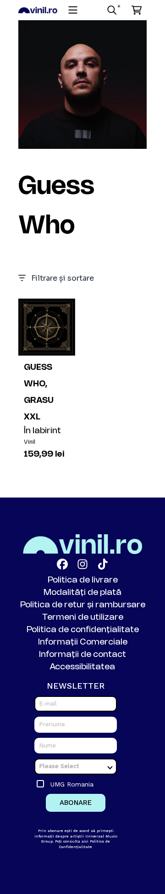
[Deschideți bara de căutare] (111, 10)
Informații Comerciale (82, 642)
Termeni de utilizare (82, 617)
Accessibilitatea (82, 667)
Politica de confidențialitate (83, 630)
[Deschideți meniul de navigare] (73, 10)
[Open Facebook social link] (62, 564)
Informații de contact (82, 654)
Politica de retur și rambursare (82, 605)
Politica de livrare (83, 580)
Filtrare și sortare (62, 278)
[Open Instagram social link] (82, 564)
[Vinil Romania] (37, 10)
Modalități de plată (82, 592)
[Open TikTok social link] (103, 564)
